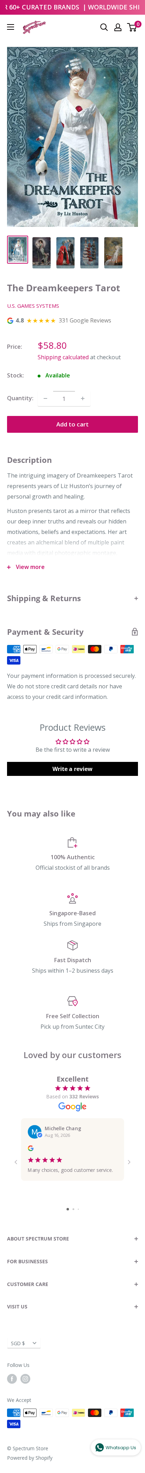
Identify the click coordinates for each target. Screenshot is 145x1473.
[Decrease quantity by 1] (45, 398)
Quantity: (20, 398)
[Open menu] (10, 27)
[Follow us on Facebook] (12, 1379)
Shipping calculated (63, 357)
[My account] (117, 27)
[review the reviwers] (30, 1149)
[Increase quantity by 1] (82, 398)
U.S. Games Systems (33, 305)
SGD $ (18, 1343)
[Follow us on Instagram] (25, 1379)
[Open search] (104, 27)
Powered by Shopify (29, 1457)
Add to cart (72, 424)
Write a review (72, 769)
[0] (132, 27)
